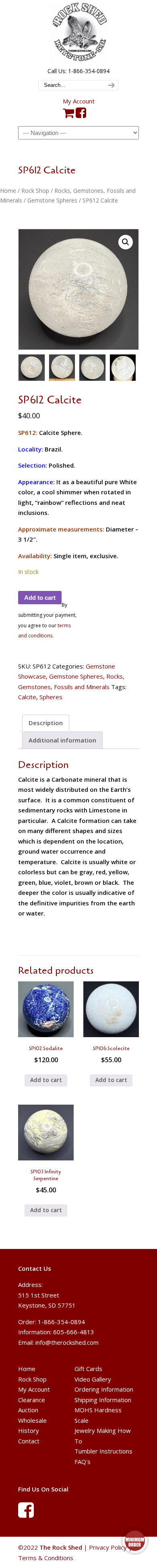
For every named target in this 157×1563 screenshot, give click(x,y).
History (28, 1430)
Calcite (27, 697)
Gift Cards (88, 1369)
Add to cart (40, 597)
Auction (28, 1410)
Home (8, 190)
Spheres (50, 697)
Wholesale (32, 1420)
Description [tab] (46, 723)
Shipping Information (102, 1400)
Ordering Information (103, 1389)
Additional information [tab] (62, 740)
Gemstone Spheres (52, 200)
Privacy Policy (108, 1547)
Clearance (31, 1400)
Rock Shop (35, 190)
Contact (28, 1441)
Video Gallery (92, 1379)
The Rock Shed (78, 32)
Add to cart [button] (46, 1080)
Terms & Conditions (45, 1558)
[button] (125, 242)
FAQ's (82, 1462)
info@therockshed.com (67, 1342)
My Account (79, 101)
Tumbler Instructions (103, 1451)
